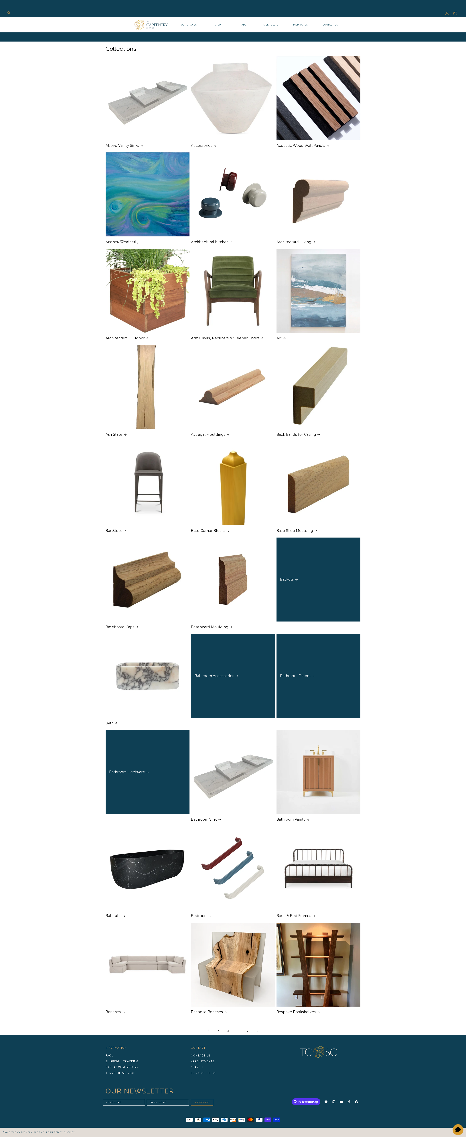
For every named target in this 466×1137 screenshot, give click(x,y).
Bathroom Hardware (127, 772)
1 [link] (208, 1030)
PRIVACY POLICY (203, 1073)
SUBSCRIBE (202, 1102)
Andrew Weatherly (122, 242)
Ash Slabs (114, 434)
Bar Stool (114, 530)
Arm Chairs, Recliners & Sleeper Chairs (225, 338)
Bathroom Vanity (291, 819)
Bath (110, 723)
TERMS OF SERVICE (120, 1073)
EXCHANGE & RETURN (122, 1067)
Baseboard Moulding (209, 627)
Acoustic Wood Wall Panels (301, 145)
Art (279, 338)
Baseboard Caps (120, 627)
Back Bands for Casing (296, 434)
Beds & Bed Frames (294, 915)
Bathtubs (113, 915)
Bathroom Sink (204, 819)
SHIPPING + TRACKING (122, 1061)
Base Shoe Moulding (295, 530)
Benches (113, 1012)
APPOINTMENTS (202, 1061)
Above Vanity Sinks (122, 145)
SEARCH (197, 1067)
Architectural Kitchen (210, 242)
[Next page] (258, 1031)
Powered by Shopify (60, 1132)
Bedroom (199, 915)
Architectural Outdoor (125, 338)
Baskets (287, 579)
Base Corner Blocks (208, 530)
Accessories (201, 145)
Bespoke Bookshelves (296, 1012)
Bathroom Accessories (214, 676)
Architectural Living (294, 242)
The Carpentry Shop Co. (28, 1132)
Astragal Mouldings (208, 434)
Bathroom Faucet (295, 676)
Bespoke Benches (207, 1012)
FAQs (109, 1055)
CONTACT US (201, 1055)
